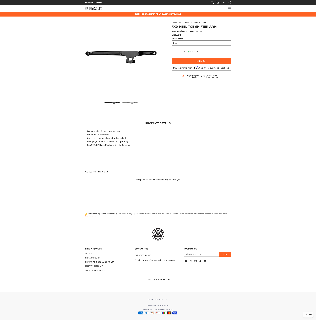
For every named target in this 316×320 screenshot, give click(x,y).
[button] (186, 261)
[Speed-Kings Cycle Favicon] (158, 234)
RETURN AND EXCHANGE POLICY (99, 262)
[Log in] (229, 2)
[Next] (155, 57)
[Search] (212, 2)
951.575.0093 (145, 255)
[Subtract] (175, 52)
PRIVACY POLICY (92, 258)
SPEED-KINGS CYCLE (155, 305)
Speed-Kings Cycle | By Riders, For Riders (158, 309)
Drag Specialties (179, 31)
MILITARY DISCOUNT (94, 266)
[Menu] (229, 8)
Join (225, 254)
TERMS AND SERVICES (95, 270)
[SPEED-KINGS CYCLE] (93, 8)
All (180, 23)
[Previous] (87, 57)
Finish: (177, 38)
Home (174, 23)
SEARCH (88, 254)
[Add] (184, 52)
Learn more (90, 216)
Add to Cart (201, 61)
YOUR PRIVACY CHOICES (158, 279)
